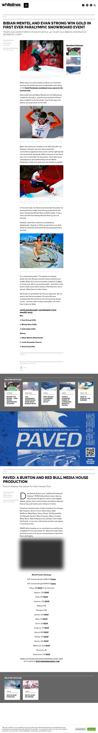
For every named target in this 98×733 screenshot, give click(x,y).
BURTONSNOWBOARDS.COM (47, 661)
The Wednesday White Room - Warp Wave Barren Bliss (80, 61)
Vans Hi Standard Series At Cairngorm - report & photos (67, 395)
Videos (5, 471)
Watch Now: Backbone (30, 690)
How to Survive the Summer (86, 392)
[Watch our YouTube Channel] (87, 5)
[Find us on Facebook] (83, 5)
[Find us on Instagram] (91, 5)
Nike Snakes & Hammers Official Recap (80, 70)
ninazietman (7, 45)
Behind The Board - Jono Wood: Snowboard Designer (80, 51)
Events (5, 16)
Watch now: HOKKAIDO (12, 690)
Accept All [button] (91, 729)
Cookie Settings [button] (80, 729)
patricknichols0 (7, 497)
